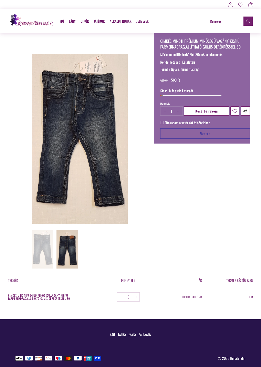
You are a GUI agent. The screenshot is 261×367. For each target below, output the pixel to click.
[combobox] (229, 21)
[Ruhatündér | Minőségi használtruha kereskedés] (32, 21)
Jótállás (132, 334)
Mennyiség (165, 103)
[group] (42, 249)
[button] (250, 4)
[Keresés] (248, 21)
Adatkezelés (145, 334)
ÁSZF (112, 334)
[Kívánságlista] (240, 4)
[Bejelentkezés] (230, 4)
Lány (72, 21)
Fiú (62, 21)
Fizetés (205, 133)
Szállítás (122, 334)
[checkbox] (185, 122)
